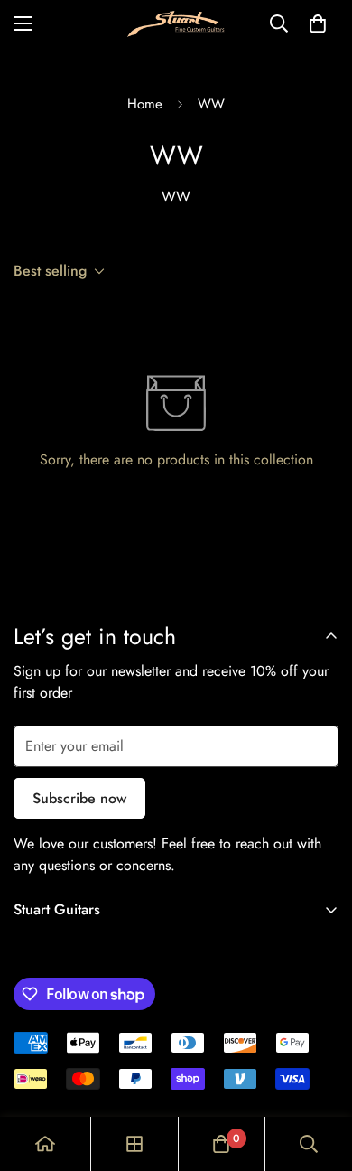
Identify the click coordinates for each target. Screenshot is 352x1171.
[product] (45, 1144)
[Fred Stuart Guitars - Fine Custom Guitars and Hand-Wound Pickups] (176, 24)
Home (144, 104)
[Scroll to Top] (319, 1075)
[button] (317, 23)
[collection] (134, 1144)
